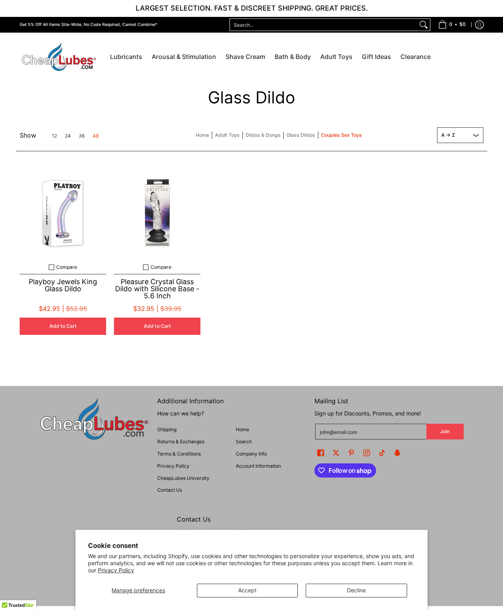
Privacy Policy (116, 570)
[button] (320, 452)
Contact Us (169, 490)
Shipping (166, 429)
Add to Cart (63, 326)
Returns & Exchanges (180, 442)
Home (202, 135)
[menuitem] (452, 25)
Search (244, 442)
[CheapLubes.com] (59, 57)
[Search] (423, 25)
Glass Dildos (300, 135)
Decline (356, 590)
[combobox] (323, 25)
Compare (66, 267)
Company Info (251, 454)
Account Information (258, 466)
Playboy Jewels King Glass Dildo (63, 285)
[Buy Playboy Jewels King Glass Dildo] (63, 213)
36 (82, 136)
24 (68, 136)
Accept (247, 590)
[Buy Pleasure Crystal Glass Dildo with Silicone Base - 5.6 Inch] (157, 213)
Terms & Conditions (179, 454)
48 (96, 136)
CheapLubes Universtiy (183, 478)
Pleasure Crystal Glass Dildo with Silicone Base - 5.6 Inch (157, 288)
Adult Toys (227, 135)
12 (54, 136)
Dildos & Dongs (263, 135)
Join (445, 431)
